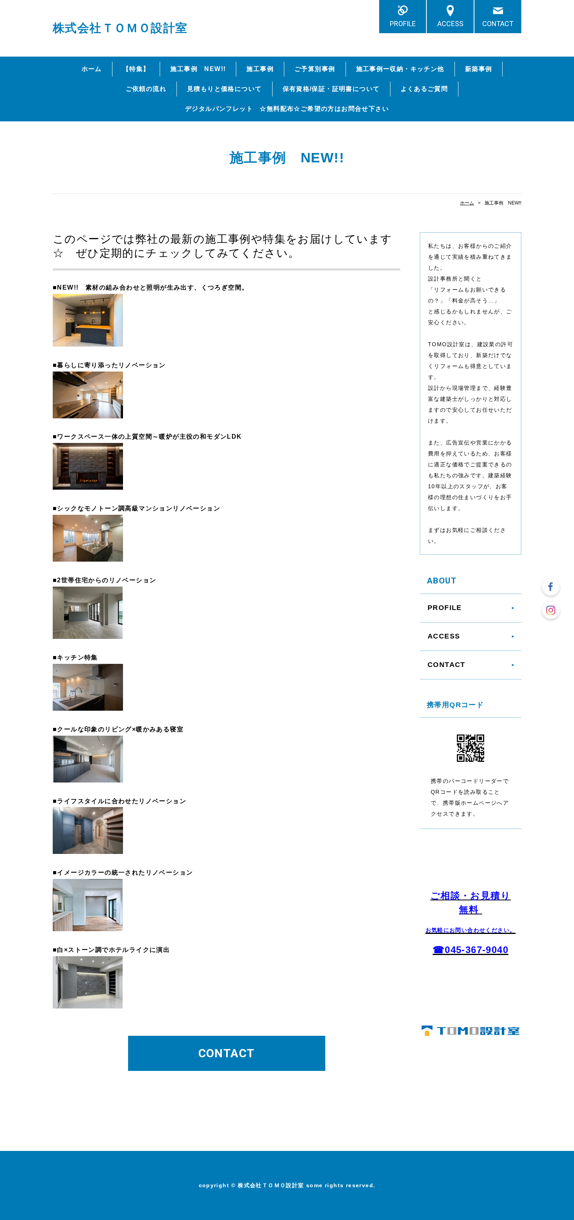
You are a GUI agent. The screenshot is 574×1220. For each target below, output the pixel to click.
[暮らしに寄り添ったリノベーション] (88, 412)
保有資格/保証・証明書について (331, 88)
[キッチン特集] (88, 704)
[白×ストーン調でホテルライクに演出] (88, 1002)
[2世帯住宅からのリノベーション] (88, 632)
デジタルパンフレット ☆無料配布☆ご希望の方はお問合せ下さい (287, 108)
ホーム (92, 69)
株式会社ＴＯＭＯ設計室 (120, 27)
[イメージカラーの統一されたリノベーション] (88, 924)
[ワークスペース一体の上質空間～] (88, 483)
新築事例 (478, 69)
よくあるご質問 (424, 88)
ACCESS (450, 24)
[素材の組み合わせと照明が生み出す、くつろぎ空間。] (88, 340)
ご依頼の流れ (146, 88)
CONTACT (497, 24)
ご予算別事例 (314, 69)
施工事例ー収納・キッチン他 (400, 69)
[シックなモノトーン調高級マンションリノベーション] (88, 555)
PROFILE (403, 24)
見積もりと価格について (224, 88)
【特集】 (136, 69)
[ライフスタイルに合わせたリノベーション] (88, 848)
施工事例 (260, 69)
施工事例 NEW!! (198, 69)
